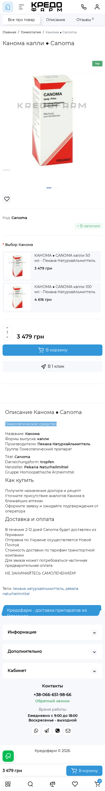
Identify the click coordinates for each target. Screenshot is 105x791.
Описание (55, 19)
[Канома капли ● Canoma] (52, 120)
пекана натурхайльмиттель (38, 588)
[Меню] (21, 7)
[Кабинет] (97, 7)
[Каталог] (8, 784)
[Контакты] (83, 7)
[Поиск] (30, 784)
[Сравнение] (52, 784)
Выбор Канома (19, 244)
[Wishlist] (7, 199)
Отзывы (85, 19)
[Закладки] (75, 784)
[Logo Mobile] (47, 7)
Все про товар (21, 19)
